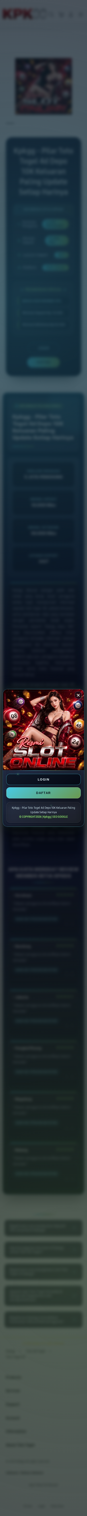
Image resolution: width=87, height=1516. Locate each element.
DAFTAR (43, 793)
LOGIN (43, 779)
